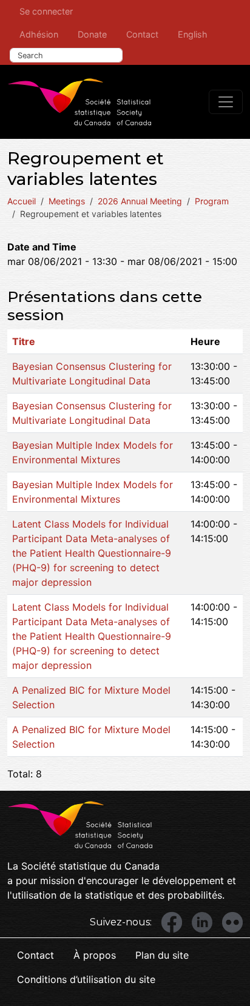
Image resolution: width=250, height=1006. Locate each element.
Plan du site (162, 955)
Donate (92, 34)
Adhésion (38, 34)
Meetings (67, 201)
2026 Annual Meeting (140, 201)
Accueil (21, 201)
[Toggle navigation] (226, 102)
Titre (23, 341)
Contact (142, 34)
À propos (94, 955)
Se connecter (46, 11)
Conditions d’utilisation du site (86, 979)
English (193, 34)
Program (212, 201)
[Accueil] (79, 102)
